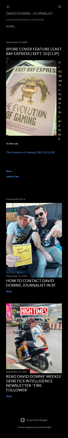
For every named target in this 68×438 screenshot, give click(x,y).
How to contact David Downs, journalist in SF (31, 282)
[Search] (59, 6)
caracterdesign (43, 427)
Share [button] (9, 171)
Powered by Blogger (37, 420)
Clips (16, 176)
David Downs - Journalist (29, 13)
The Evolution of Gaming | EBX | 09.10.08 (30, 152)
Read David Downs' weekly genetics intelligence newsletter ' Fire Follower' (33, 383)
